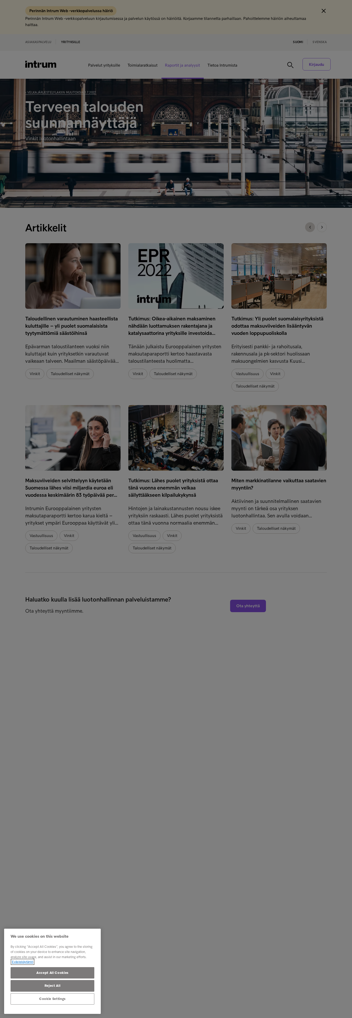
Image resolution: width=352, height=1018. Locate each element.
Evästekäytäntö (22, 962)
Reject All (53, 986)
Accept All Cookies (52, 973)
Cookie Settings (52, 999)
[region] (52, 971)
